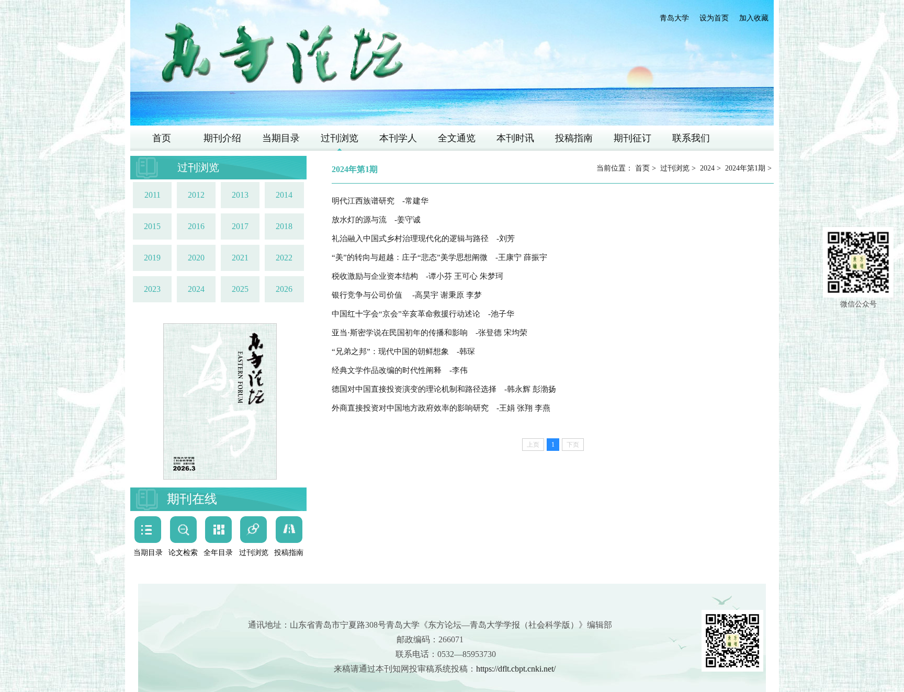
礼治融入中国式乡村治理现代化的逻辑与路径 (423, 238)
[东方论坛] (282, 54)
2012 (196, 194)
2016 (196, 226)
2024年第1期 (745, 168)
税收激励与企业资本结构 (417, 276)
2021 (240, 257)
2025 (240, 289)
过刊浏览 (339, 138)
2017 (240, 226)
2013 (240, 194)
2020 (196, 257)
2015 (152, 226)
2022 (284, 257)
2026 (284, 289)
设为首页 (714, 18)
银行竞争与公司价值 (407, 295)
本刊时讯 (515, 138)
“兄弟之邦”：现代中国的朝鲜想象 (403, 351)
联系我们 (691, 138)
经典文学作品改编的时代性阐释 (400, 370)
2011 (152, 194)
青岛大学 (674, 18)
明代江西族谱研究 (380, 201)
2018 (284, 226)
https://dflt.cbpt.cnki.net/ (516, 668)
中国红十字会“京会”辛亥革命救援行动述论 (423, 314)
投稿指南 (574, 138)
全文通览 (457, 138)
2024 (196, 289)
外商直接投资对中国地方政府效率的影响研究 (441, 408)
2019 (152, 257)
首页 (161, 138)
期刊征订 (632, 138)
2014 (284, 194)
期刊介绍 (222, 138)
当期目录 (281, 138)
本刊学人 (398, 138)
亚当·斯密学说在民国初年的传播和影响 (429, 332)
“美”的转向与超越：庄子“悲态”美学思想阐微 (439, 257)
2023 (152, 289)
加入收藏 (754, 18)
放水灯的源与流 (376, 219)
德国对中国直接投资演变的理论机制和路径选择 (444, 389)
